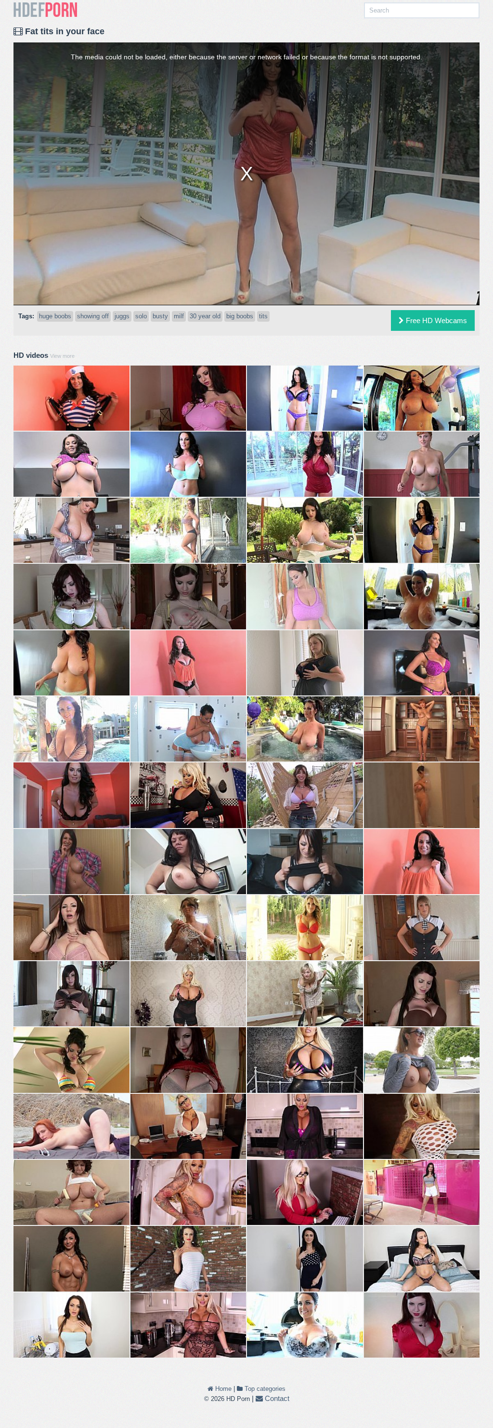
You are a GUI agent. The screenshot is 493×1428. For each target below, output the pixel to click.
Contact (276, 1398)
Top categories (264, 1388)
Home (222, 1388)
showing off (93, 316)
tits (263, 316)
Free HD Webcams (435, 320)
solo (141, 316)
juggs (122, 316)
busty (160, 316)
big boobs (239, 316)
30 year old (205, 316)
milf (179, 316)
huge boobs (55, 316)
